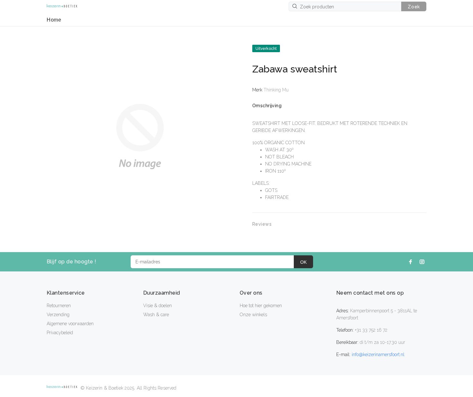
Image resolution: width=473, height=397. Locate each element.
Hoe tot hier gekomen (261, 305)
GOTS (271, 190)
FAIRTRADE (277, 197)
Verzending (58, 314)
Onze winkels (253, 314)
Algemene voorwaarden (70, 323)
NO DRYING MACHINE (288, 163)
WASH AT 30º (279, 149)
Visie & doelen (157, 305)
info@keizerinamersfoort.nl (378, 354)
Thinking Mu (276, 89)
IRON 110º (275, 171)
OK (303, 262)
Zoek (414, 6)
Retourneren (59, 305)
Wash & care (156, 314)
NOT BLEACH (279, 156)
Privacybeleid (60, 332)
